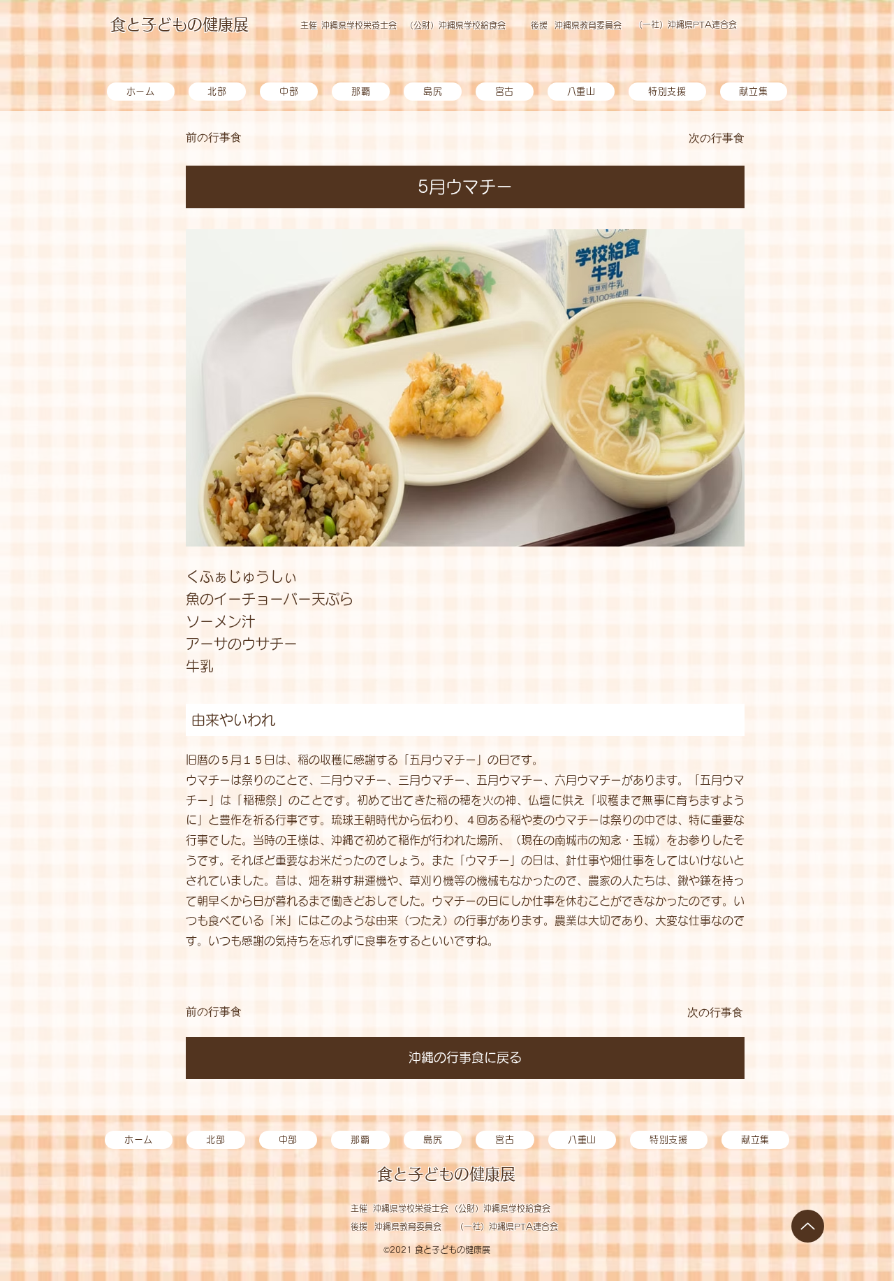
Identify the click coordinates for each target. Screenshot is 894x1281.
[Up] (807, 1226)
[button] (433, 91)
